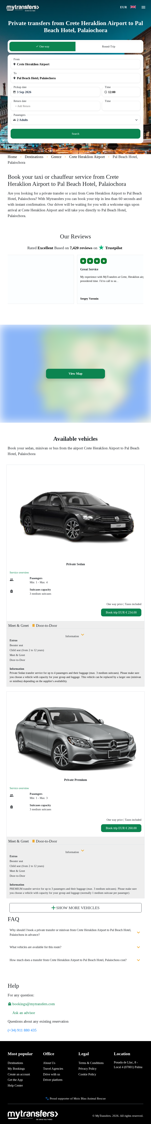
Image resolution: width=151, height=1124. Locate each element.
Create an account (19, 1074)
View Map (75, 373)
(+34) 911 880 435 (22, 1030)
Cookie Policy (87, 1074)
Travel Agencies (53, 1068)
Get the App (15, 1079)
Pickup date (20, 87)
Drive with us (51, 1074)
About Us (49, 1063)
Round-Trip (108, 46)
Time (108, 87)
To (15, 73)
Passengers (19, 115)
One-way (44, 46)
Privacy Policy (87, 1068)
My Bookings (16, 1068)
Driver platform (52, 1079)
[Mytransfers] (22, 7)
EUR (124, 7)
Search (75, 133)
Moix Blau (80, 1098)
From (17, 59)
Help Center (15, 1085)
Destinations (15, 1063)
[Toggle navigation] (143, 8)
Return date (20, 101)
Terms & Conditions (91, 1063)
